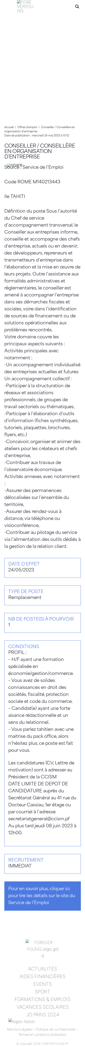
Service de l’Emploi (43, 167)
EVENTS (42, 984)
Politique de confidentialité (55, 1029)
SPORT (42, 991)
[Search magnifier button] (77, 6)
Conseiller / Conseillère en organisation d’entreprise (39, 152)
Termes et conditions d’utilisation (42, 1034)
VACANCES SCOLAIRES (43, 1007)
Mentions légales (19, 1029)
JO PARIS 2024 (42, 1014)
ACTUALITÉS (42, 969)
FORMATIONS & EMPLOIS (42, 999)
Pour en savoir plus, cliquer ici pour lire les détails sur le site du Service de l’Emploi (41, 896)
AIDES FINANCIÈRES (42, 976)
